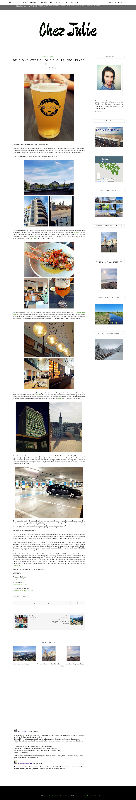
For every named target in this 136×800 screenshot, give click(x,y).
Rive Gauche (34, 238)
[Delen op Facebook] (20, 603)
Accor (59, 398)
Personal (33, 2)
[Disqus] (49, 699)
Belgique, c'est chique (58, 2)
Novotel (38, 395)
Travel (24, 2)
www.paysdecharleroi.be (20, 579)
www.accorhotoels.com (20, 585)
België (45, 56)
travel (51, 56)
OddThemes (55, 795)
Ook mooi (44, 2)
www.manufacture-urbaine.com (23, 590)
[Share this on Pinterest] (49, 603)
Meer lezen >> (99, 112)
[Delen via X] (34, 603)
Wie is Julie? (74, 2)
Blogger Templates (89, 795)
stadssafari (16, 565)
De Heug (76, 232)
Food (17, 2)
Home (10, 2)
